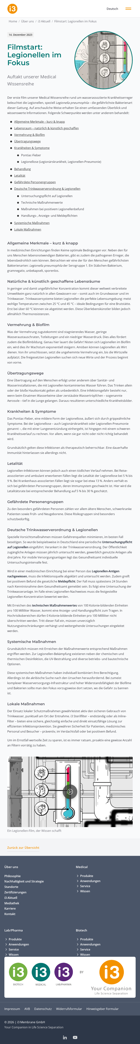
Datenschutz (43, 1009)
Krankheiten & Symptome (32, 148)
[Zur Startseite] (12, 8)
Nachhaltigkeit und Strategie (24, 881)
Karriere (10, 908)
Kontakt (9, 914)
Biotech (81, 930)
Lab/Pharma (13, 930)
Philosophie (12, 876)
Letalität (19, 176)
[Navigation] (128, 8)
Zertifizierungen (15, 892)
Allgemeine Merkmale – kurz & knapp (39, 122)
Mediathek (11, 903)
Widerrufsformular (69, 1009)
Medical (82, 867)
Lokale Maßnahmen (27, 229)
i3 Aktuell (44, 21)
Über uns (27, 21)
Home (13, 21)
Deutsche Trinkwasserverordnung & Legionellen (47, 189)
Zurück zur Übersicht (23, 848)
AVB (27, 1009)
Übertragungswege (27, 141)
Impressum (12, 1009)
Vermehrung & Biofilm (29, 135)
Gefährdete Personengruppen (35, 182)
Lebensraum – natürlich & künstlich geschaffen (46, 128)
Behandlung (22, 169)
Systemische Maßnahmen (32, 223)
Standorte (11, 887)
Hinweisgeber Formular (102, 1009)
